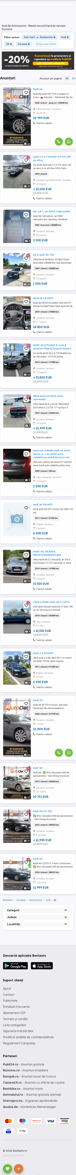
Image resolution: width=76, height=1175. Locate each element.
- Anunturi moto (23, 1088)
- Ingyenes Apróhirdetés (30, 1101)
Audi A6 (37, 88)
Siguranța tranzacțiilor (18, 1031)
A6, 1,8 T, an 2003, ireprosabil (51, 211)
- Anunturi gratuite (23, 1064)
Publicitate (10, 1000)
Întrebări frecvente (16, 1007)
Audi (63, 37)
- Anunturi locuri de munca (29, 1076)
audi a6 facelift (43, 504)
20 (66, 78)
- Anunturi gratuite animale (32, 1094)
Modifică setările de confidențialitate (28, 1037)
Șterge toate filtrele (46, 44)
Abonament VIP (14, 1013)
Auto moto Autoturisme (38, 37)
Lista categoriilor (14, 1025)
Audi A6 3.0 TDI (42, 811)
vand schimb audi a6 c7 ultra (51, 601)
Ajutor (7, 988)
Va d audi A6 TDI (43, 254)
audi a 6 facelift (43, 653)
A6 (7, 44)
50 (73, 78)
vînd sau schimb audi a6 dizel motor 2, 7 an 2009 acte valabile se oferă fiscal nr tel (51, 454)
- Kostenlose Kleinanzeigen (29, 1107)
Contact (8, 994)
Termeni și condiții (15, 1019)
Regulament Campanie (19, 1043)
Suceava (22, 44)
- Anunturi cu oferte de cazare (34, 1082)
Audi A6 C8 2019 (43, 298)
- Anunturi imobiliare (25, 1070)
